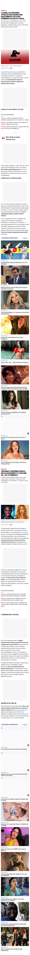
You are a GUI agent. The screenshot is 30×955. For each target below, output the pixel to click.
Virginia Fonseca (21, 710)
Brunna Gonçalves (12, 72)
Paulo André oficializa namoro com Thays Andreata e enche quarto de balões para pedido (14, 604)
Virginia (20, 572)
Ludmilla (3, 72)
